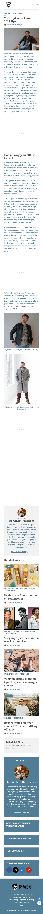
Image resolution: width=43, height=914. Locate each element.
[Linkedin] (22, 870)
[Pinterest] (29, 870)
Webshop (30, 900)
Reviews (32, 589)
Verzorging (18, 13)
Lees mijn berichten (21, 813)
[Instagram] (16, 870)
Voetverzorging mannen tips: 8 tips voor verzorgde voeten (21, 682)
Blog (28, 897)
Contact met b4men (21, 902)
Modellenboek (29, 631)
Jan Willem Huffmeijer (14, 25)
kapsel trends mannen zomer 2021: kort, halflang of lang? (21, 726)
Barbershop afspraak (17, 900)
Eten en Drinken (19, 897)
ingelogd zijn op (18, 745)
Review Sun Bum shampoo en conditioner (21, 597)
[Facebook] (9, 870)
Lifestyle (17, 631)
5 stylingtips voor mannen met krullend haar (21, 640)
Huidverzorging (11, 589)
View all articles (18, 552)
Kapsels (7, 13)
